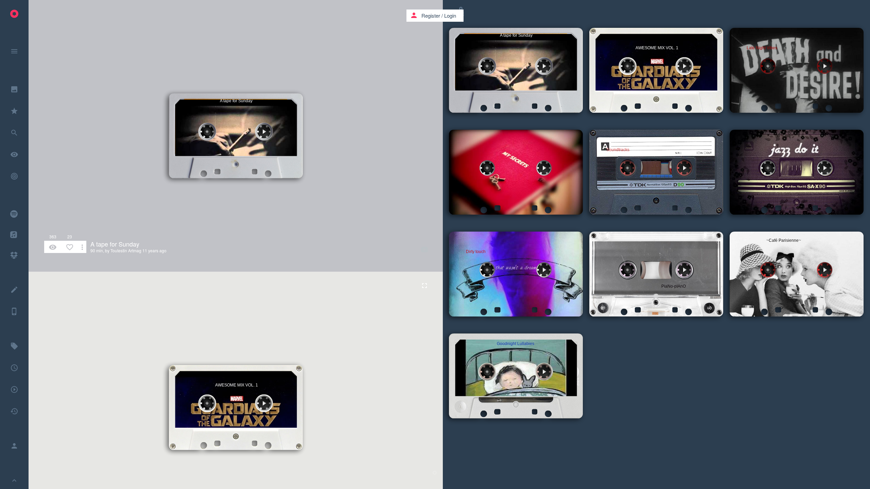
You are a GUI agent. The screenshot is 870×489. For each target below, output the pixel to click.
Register (430, 15)
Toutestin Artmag (125, 250)
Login (450, 15)
